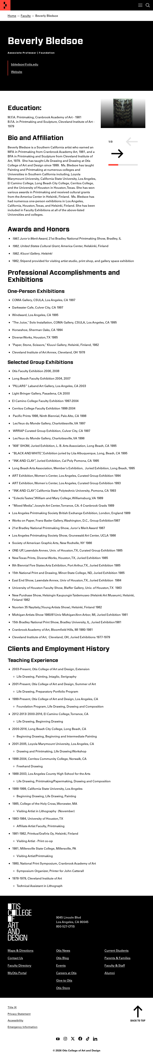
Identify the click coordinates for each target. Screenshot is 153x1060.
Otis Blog (62, 958)
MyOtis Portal (17, 973)
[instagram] (65, 1039)
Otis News (63, 950)
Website (16, 72)
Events (61, 965)
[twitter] (73, 1039)
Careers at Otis (66, 973)
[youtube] (58, 1039)
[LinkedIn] (95, 1039)
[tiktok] (87, 1039)
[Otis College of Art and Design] (5, 5)
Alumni (109, 973)
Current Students (116, 950)
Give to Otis (64, 980)
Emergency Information (23, 1027)
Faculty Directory (19, 965)
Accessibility (15, 1020)
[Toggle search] (148, 5)
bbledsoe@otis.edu (24, 64)
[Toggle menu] (140, 5)
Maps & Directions (20, 950)
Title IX (12, 1007)
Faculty (26, 16)
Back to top (137, 1020)
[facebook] (80, 1039)
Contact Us (15, 958)
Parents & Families (117, 958)
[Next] (117, 154)
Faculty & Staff (114, 965)
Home (12, 16)
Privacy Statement (19, 1014)
